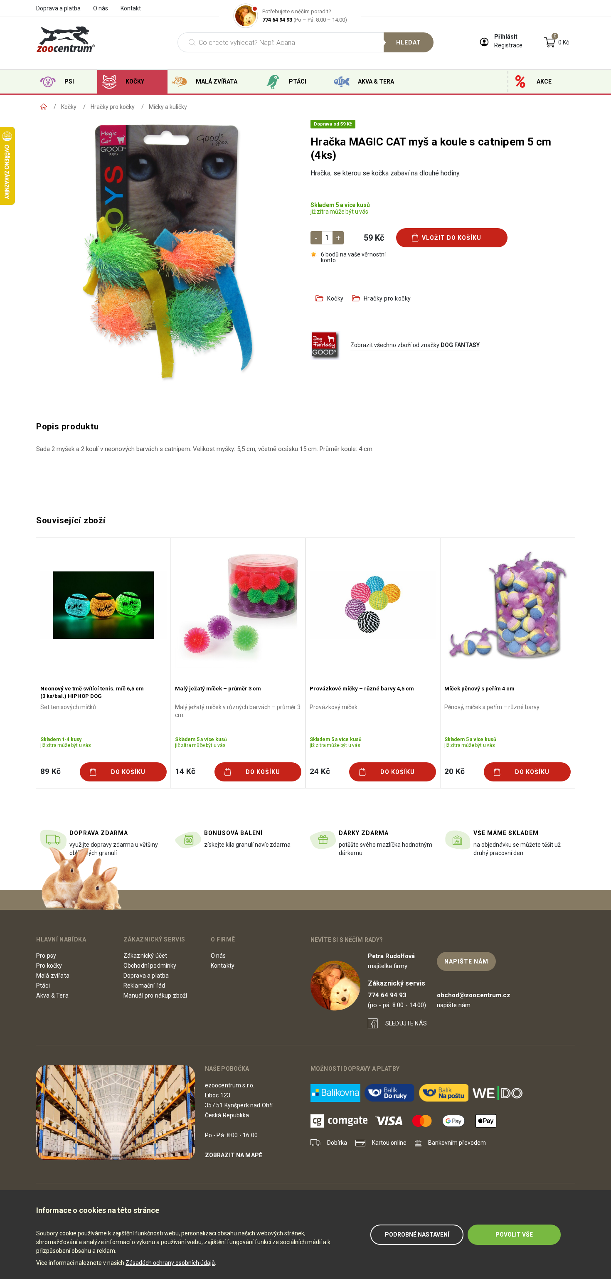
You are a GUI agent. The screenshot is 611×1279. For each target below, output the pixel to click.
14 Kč (185, 771)
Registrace (508, 45)
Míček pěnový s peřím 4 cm (479, 688)
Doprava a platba (58, 8)
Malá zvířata (216, 81)
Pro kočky (49, 965)
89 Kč (50, 771)
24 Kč (320, 771)
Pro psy (46, 955)
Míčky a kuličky (168, 107)
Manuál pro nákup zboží (155, 995)
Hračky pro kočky (113, 107)
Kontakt (131, 8)
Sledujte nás (406, 1023)
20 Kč (454, 771)
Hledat (408, 42)
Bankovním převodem (457, 1142)
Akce (544, 81)
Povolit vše (514, 1234)
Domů (43, 107)
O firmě (223, 939)
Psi (69, 81)
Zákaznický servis (154, 939)
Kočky (135, 81)
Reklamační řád (144, 985)
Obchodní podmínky (150, 965)
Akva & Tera (376, 81)
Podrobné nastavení (417, 1234)
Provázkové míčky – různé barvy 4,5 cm (362, 688)
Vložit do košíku (451, 237)
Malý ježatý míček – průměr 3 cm (218, 688)
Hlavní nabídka (61, 939)
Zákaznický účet (145, 955)
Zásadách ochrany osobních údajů (170, 1262)
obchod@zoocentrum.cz (473, 995)
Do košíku (128, 772)
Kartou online (389, 1142)
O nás (100, 8)
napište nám (466, 961)
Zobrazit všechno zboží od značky (415, 345)
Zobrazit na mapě (234, 1155)
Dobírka (337, 1142)
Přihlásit (505, 36)
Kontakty (222, 965)
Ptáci (297, 81)
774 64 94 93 (277, 20)
